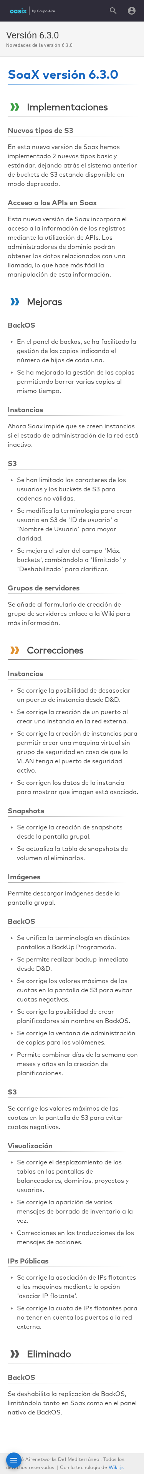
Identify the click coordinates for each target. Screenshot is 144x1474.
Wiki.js (116, 1468)
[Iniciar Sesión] (131, 11)
